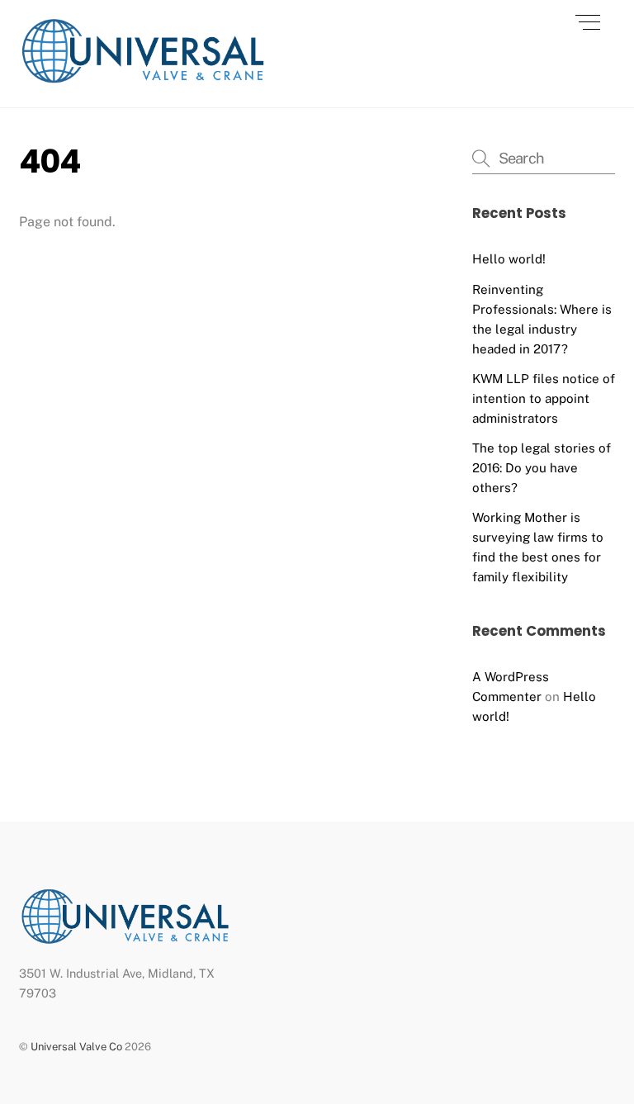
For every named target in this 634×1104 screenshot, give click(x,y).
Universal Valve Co (76, 1046)
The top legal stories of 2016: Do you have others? (541, 468)
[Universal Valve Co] (143, 78)
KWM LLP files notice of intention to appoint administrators (543, 398)
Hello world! (509, 259)
